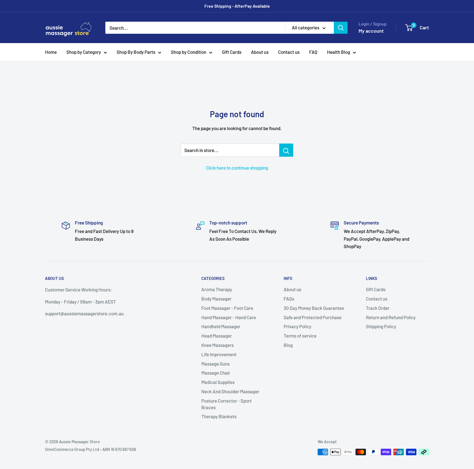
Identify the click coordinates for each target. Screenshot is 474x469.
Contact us (289, 52)
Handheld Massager (220, 326)
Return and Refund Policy (391, 317)
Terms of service (300, 335)
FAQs (289, 298)
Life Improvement (218, 354)
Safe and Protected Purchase (313, 317)
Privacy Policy (297, 326)
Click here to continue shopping (237, 167)
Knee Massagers (217, 345)
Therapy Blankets (218, 416)
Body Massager (216, 298)
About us (260, 52)
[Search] (341, 28)
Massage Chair (215, 372)
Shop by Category (83, 52)
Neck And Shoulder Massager (230, 391)
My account (371, 31)
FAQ (313, 52)
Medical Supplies (218, 382)
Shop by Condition (188, 52)
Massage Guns (215, 363)
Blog (288, 345)
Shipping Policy (381, 326)
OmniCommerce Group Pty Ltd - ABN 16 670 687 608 (90, 449)
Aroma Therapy (216, 289)
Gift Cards (231, 52)
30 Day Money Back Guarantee (314, 308)
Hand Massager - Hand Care (228, 317)
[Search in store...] (286, 150)
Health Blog (338, 52)
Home (51, 52)
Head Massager (216, 335)
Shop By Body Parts (136, 52)
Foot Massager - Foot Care (227, 308)
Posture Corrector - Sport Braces (226, 404)
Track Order (378, 308)
